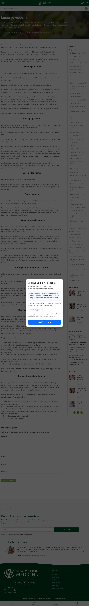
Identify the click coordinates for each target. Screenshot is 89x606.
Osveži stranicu (44, 322)
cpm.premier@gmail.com (36, 310)
